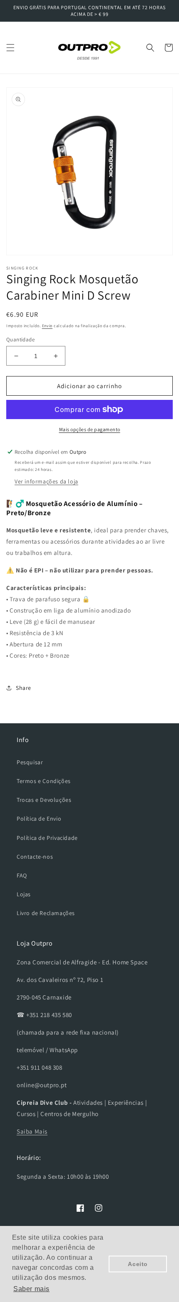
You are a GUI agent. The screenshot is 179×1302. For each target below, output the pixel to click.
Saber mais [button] (31, 1288)
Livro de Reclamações (46, 913)
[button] (10, 47)
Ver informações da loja (46, 481)
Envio (47, 325)
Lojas (24, 894)
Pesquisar (30, 762)
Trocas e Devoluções (44, 800)
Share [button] (23, 688)
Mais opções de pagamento (89, 429)
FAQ (22, 875)
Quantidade (20, 339)
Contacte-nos (35, 856)
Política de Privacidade (47, 838)
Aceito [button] (138, 1264)
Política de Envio (39, 818)
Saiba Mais (32, 1131)
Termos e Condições (44, 781)
